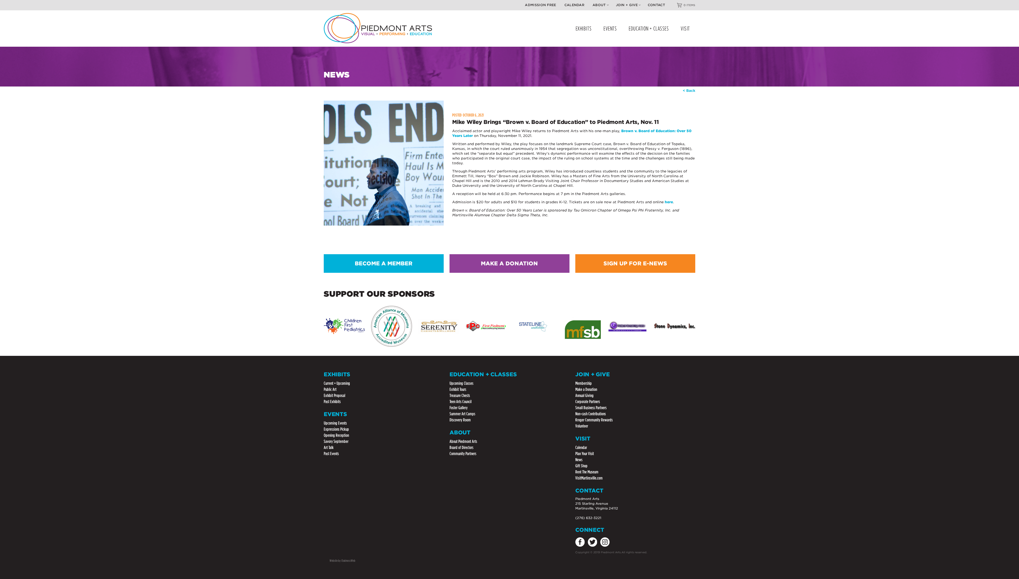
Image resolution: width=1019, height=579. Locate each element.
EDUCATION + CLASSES (649, 28)
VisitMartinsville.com (589, 478)
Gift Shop (581, 465)
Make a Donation (586, 389)
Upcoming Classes (461, 383)
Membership (583, 383)
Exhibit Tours (458, 389)
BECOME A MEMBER (383, 263)
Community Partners (463, 453)
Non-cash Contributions (590, 413)
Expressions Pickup (336, 429)
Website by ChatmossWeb (342, 561)
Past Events (331, 453)
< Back (689, 91)
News (578, 459)
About (599, 5)
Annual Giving (584, 395)
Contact (656, 5)
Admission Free (540, 5)
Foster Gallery (459, 407)
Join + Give (627, 5)
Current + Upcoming (337, 383)
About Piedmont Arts (463, 441)
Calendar (574, 5)
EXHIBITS (583, 28)
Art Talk (329, 447)
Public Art (330, 389)
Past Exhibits (332, 401)
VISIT (685, 28)
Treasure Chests (460, 395)
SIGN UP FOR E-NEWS (635, 263)
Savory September (336, 441)
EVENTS (610, 28)
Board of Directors (461, 447)
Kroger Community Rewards (594, 419)
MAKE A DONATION (509, 263)
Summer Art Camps (462, 413)
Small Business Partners (591, 407)
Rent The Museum (586, 471)
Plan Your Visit (584, 453)
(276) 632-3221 (588, 518)
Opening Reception (336, 435)
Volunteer (581, 426)
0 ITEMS (689, 5)
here (669, 202)
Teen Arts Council (461, 401)
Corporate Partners (587, 401)
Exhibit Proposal (334, 395)
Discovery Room (460, 419)
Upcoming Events (335, 423)
